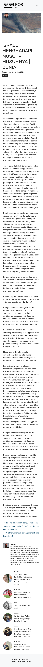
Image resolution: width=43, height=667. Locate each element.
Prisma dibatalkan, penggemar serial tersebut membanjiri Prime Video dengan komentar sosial (21, 526)
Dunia (5, 75)
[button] (31, 5)
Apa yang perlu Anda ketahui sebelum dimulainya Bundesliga (22, 594)
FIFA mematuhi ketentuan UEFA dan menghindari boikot (22, 646)
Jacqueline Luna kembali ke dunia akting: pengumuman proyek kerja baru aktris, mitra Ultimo (23, 579)
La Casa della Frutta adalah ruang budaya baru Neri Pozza (22, 618)
